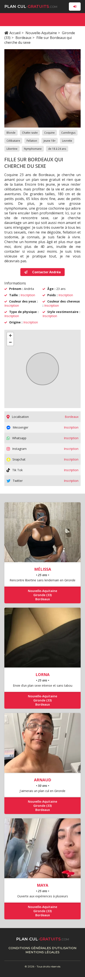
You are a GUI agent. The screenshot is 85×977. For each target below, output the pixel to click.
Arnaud (42, 779)
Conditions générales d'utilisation (42, 948)
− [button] (10, 342)
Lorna (42, 674)
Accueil (14, 32)
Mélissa (42, 569)
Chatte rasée (30, 133)
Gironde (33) (42, 595)
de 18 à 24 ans (57, 149)
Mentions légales (43, 952)
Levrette (67, 141)
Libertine (12, 149)
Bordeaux (23, 37)
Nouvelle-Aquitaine (41, 32)
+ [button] (10, 335)
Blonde (11, 133)
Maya (42, 885)
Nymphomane (33, 149)
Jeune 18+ (50, 141)
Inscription (27, 295)
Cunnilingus (68, 133)
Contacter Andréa (46, 272)
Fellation (32, 141)
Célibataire (13, 141)
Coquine (49, 133)
